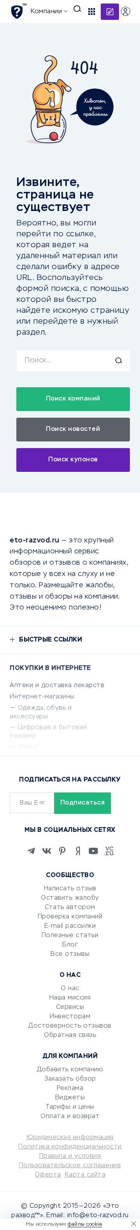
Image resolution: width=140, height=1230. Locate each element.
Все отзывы (70, 954)
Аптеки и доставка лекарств (57, 685)
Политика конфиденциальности (70, 1147)
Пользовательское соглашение (70, 1166)
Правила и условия (70, 1156)
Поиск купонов (73, 460)
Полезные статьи (70, 935)
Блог (70, 945)
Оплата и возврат (70, 1116)
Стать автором (70, 907)
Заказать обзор (70, 1079)
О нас (70, 988)
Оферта (48, 1175)
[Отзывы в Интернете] (18, 11)
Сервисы (70, 1007)
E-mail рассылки (70, 926)
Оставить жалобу (70, 898)
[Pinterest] (62, 851)
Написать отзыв (70, 889)
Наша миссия (70, 998)
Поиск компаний (73, 399)
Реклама (70, 1088)
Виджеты (70, 1098)
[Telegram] (31, 851)
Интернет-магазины (42, 697)
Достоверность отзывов (70, 1026)
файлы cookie (85, 1224)
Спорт (28, 747)
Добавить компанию (70, 1070)
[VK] (46, 851)
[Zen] (78, 851)
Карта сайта (85, 1175)
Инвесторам (70, 1017)
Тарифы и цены (70, 1107)
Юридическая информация (70, 1137)
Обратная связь (70, 1035)
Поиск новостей (73, 429)
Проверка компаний (70, 917)
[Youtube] (93, 851)
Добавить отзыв (110, 12)
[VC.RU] (109, 851)
